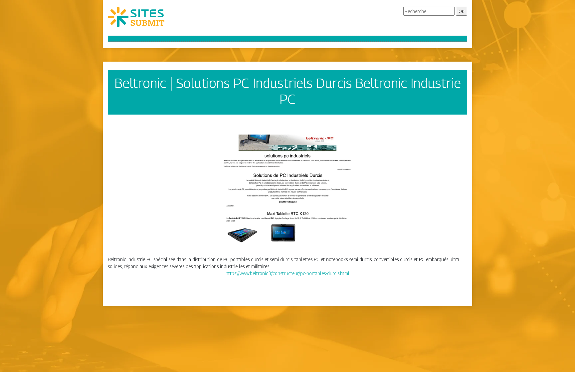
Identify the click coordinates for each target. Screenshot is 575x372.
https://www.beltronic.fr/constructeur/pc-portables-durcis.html (287, 273)
